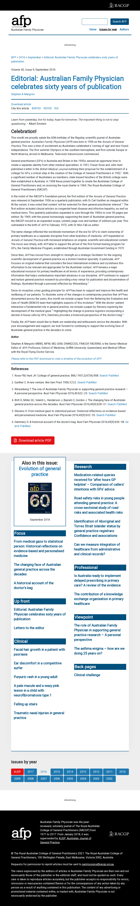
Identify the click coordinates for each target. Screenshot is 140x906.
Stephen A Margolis (23, 94)
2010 (123, 771)
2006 (57, 778)
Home (92, 29)
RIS (56, 108)
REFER (48, 108)
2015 (57, 771)
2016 (22, 57)
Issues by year (108, 29)
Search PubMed (109, 375)
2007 (44, 778)
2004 (83, 778)
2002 (109, 778)
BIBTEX (36, 108)
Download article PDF (35, 440)
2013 (83, 771)
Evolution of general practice (40, 471)
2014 (70, 771)
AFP (13, 57)
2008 (30, 778)
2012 (96, 771)
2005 (70, 778)
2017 (30, 771)
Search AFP (120, 21)
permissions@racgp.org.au (98, 864)
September (34, 57)
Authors (124, 29)
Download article (21, 104)
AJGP (17, 771)
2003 (96, 778)
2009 (17, 778)
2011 (109, 771)
